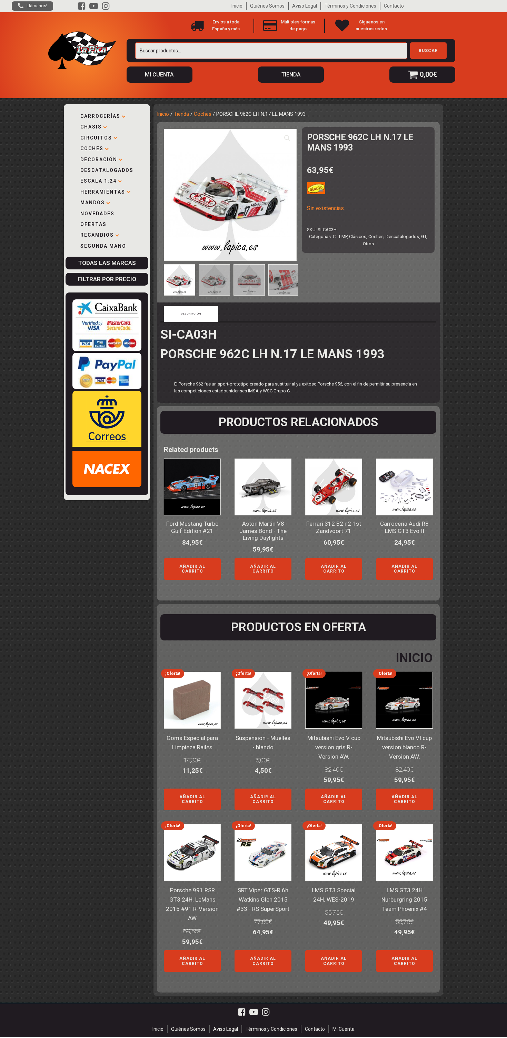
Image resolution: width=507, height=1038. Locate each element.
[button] (287, 138)
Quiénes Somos (267, 6)
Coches (91, 148)
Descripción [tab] (191, 313)
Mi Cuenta (343, 1029)
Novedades (97, 213)
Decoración (98, 159)
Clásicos (357, 236)
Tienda (181, 114)
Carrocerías (100, 116)
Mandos (92, 202)
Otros (368, 243)
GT (423, 236)
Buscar (428, 50)
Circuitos (96, 138)
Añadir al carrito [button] (192, 569)
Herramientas (102, 192)
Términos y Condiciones (350, 6)
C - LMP (340, 236)
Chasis (91, 127)
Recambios (97, 235)
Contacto (394, 6)
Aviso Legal (304, 6)
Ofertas (93, 224)
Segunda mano (103, 246)
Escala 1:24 (98, 181)
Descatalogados (106, 170)
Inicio (236, 6)
